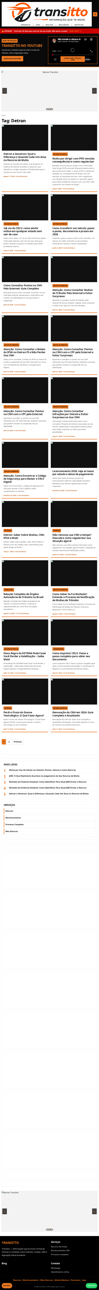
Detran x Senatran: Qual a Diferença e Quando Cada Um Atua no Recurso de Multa (25, 157)
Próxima (18, 741)
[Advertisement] (49, 871)
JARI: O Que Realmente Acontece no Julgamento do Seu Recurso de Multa (44, 776)
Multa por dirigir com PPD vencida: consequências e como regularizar (73, 160)
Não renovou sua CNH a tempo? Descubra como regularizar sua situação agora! (71, 538)
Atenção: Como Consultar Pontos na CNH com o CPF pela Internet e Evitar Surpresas (72, 352)
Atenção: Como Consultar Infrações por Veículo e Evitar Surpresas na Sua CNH (70, 414)
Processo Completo (14, 824)
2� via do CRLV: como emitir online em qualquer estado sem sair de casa (23, 231)
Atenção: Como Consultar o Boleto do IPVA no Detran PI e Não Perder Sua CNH (25, 352)
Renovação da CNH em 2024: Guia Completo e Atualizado (72, 714)
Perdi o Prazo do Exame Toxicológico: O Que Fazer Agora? (24, 714)
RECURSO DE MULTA (60, 154)
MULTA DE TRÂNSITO (60, 286)
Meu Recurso (11, 831)
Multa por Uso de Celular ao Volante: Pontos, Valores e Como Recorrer (42, 770)
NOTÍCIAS (7, 530)
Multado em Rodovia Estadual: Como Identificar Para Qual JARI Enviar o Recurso (47, 782)
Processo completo (60, 1254)
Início (4, 115)
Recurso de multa (59, 1246)
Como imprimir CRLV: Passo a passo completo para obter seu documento (71, 656)
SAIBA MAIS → (75, 31)
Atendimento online (60, 1272)
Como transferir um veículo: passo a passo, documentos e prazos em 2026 (73, 231)
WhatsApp (55, 1268)
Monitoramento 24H (60, 1250)
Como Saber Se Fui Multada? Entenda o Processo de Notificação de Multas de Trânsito (73, 597)
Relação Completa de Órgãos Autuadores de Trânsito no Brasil (23, 595)
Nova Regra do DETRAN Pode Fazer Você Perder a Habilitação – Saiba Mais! (25, 656)
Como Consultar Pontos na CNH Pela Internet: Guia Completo (23, 287)
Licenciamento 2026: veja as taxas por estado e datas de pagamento (73, 472)
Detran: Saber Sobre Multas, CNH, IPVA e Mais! (24, 536)
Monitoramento (13, 817)
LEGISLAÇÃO (8, 590)
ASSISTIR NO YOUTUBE (12, 59)
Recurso (9, 811)
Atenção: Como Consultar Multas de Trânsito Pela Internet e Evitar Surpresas (72, 293)
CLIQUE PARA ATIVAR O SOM (72, 59)
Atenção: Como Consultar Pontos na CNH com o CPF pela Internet (24, 412)
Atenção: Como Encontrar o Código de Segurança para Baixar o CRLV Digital (25, 478)
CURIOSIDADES (58, 649)
